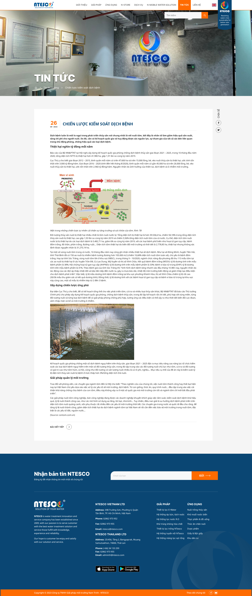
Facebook (211, 592)
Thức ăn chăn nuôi (196, 524)
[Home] (36, 87)
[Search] (204, 15)
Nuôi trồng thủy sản (197, 510)
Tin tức (184, 5)
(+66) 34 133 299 (111, 548)
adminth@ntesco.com (113, 555)
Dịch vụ (138, 5)
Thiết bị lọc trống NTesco (169, 528)
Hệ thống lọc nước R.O (168, 519)
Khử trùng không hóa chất (169, 524)
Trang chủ (40, 501)
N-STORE (125, 5)
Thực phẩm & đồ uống (198, 519)
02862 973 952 (110, 518)
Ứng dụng (111, 5)
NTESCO (38, 516)
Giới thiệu (81, 5)
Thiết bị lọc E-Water (166, 510)
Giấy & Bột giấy (195, 533)
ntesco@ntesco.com (113, 529)
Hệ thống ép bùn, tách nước (170, 514)
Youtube (216, 592)
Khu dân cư (192, 538)
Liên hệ (197, 5)
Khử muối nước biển (197, 514)
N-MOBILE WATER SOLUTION (161, 5)
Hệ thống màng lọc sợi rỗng (170, 538)
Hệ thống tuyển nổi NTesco (170, 533)
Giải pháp (96, 5)
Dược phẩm (193, 528)
